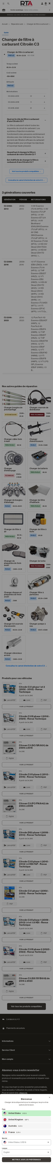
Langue (4, 1148)
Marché (4, 1138)
